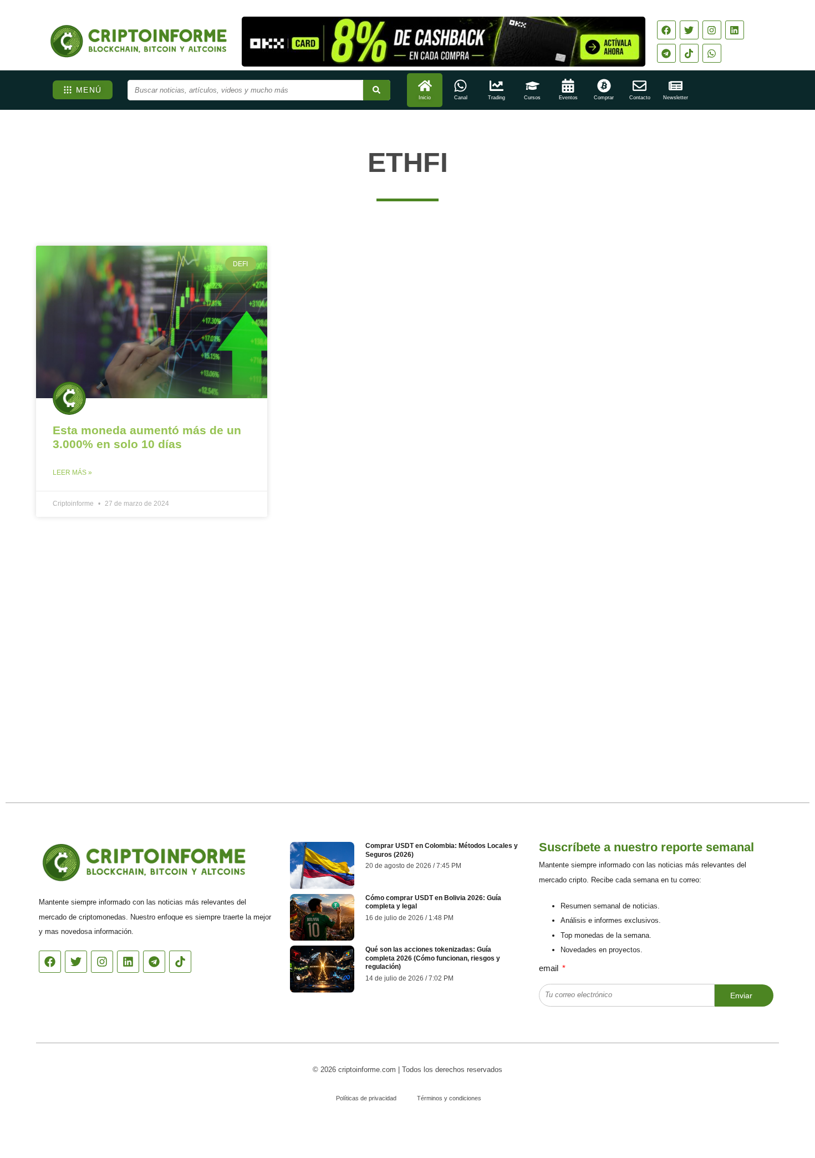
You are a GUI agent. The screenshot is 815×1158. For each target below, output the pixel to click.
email (550, 968)
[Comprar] (604, 86)
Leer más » (72, 472)
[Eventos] (568, 86)
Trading (496, 97)
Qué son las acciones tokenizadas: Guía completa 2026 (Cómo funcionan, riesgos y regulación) (432, 958)
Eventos (568, 97)
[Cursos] (532, 86)
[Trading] (496, 86)
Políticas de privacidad (366, 1098)
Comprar (604, 97)
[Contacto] (639, 86)
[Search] (376, 90)
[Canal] (460, 86)
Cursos (532, 97)
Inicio (425, 97)
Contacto (639, 97)
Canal (460, 97)
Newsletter (675, 97)
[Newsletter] (675, 86)
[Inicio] (425, 86)
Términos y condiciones (449, 1098)
